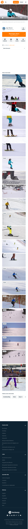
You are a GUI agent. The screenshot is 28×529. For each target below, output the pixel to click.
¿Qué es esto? (11, 45)
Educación (4, 437)
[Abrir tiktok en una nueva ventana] (15, 514)
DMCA (3, 459)
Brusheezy (4, 427)
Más (3, 504)
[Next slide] (22, 396)
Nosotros (4, 482)
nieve (14, 396)
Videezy (4, 432)
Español (4, 495)
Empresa (4, 435)
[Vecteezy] (2, 2)
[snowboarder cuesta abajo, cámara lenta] (13, 80)
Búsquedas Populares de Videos (9, 469)
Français (4, 502)
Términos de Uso (8, 523)
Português (4, 497)
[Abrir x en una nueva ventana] (17, 514)
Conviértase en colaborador (8, 484)
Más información (6, 47)
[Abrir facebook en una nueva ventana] (7, 514)
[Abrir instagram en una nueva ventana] (9, 514)
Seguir (23, 29)
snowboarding (6, 396)
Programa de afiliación (7, 462)
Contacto (4, 479)
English (4, 492)
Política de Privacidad (17, 523)
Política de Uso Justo (13, 524)
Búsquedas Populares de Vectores (10, 464)
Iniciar (21, 2)
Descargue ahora (14, 34)
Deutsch (4, 500)
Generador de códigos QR (8, 449)
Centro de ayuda (6, 477)
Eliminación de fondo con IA (8, 446)
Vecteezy (4, 430)
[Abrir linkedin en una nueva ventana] (11, 514)
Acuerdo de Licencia (6, 457)
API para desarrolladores (8, 440)
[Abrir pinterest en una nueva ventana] (13, 514)
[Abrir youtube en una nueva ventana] (20, 514)
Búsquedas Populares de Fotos (9, 466)
